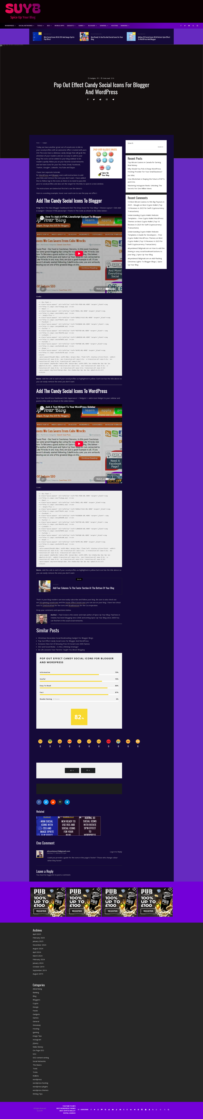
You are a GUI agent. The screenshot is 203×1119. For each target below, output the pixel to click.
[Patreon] (102, 1109)
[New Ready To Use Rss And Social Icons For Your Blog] (68, 826)
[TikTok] (116, 1109)
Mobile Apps (59, 26)
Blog (34, 996)
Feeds (35, 1010)
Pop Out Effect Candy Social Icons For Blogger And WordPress (63, 641)
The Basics (37, 1065)
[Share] (87, 99)
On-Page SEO (38, 1050)
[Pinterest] (105, 1109)
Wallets (36, 1076)
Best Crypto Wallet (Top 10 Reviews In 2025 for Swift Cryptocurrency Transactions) (146, 208)
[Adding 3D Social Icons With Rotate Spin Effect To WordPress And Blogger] (90, 826)
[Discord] (142, 1109)
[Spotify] (138, 1109)
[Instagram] (98, 1109)
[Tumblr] (123, 1109)
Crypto (35, 1003)
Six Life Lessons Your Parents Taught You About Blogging (61, 650)
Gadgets (70, 26)
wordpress (47, 34)
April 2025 (37, 934)
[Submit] (100, 99)
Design (35, 1007)
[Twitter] (185, 26)
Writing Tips (38, 1094)
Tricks (35, 1072)
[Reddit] (109, 1109)
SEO (48, 26)
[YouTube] (189, 26)
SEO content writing (41, 1057)
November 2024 (39, 945)
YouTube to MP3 (69, 1106)
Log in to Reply (116, 852)
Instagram (37, 1039)
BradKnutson (74, 605)
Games (80, 26)
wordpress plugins (40, 1086)
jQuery (35, 1043)
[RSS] (153, 1109)
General (103, 26)
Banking (124, 26)
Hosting (114, 26)
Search (130, 143)
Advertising (37, 989)
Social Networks (25, 26)
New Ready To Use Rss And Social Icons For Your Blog (107, 38)
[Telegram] (135, 1109)
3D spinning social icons (48, 602)
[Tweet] (94, 99)
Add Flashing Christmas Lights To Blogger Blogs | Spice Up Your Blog (145, 261)
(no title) (131, 175)
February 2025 (39, 938)
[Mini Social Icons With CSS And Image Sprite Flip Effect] (47, 826)
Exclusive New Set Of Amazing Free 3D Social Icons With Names (64, 644)
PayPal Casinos (69, 1113)
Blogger (91, 26)
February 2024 (39, 959)
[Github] (127, 1109)
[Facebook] (181, 26)
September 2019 (40, 970)
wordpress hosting (40, 1083)
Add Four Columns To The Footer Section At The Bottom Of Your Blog (83, 588)
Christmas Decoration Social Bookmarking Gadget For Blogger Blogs (65, 638)
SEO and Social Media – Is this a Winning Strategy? (58, 647)
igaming (36, 1032)
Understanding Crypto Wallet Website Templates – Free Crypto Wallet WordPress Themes (145, 218)
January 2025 (38, 941)
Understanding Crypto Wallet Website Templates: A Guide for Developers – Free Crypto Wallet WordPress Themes (145, 235)
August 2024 (38, 948)
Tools (39, 26)
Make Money (38, 1047)
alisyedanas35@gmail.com (138, 248)
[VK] (131, 1109)
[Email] (107, 99)
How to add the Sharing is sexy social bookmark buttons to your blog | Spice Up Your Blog (146, 251)
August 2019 (38, 974)
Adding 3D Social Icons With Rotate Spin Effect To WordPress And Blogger (154, 38)
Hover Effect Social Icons (75, 602)
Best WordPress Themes (66, 1108)
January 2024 (38, 963)
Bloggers (36, 1000)
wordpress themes (40, 1090)
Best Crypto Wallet (67, 1111)
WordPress (9, 26)
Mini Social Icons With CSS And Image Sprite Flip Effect (59, 38)
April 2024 (37, 952)
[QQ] (146, 1109)
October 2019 (38, 966)
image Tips (37, 1036)
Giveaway (37, 1025)
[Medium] (120, 1109)
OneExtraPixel (48, 605)
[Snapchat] (149, 1109)
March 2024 (37, 956)
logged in (50, 875)
